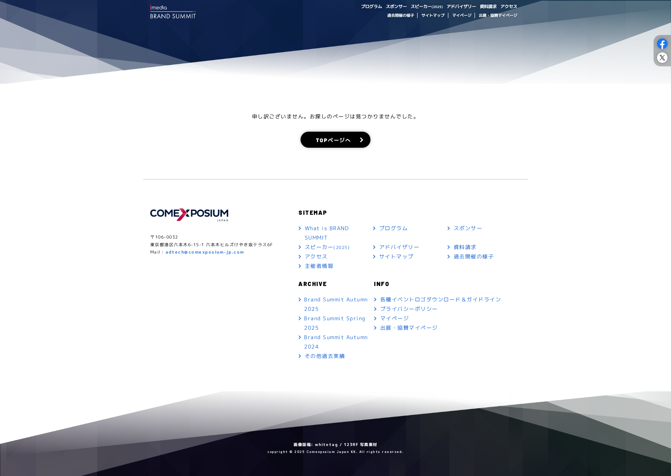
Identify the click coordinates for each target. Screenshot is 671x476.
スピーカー (427, 6)
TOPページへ (333, 139)
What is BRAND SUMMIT (327, 233)
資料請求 (488, 6)
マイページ (461, 15)
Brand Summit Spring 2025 (335, 323)
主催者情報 (319, 266)
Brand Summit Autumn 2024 (336, 342)
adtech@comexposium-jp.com (205, 252)
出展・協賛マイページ (498, 15)
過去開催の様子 (400, 15)
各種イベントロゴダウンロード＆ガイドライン (441, 299)
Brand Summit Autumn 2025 (336, 304)
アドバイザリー (461, 6)
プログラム (371, 6)
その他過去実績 (325, 356)
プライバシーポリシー (409, 309)
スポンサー (396, 6)
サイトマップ (433, 15)
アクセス (508, 6)
